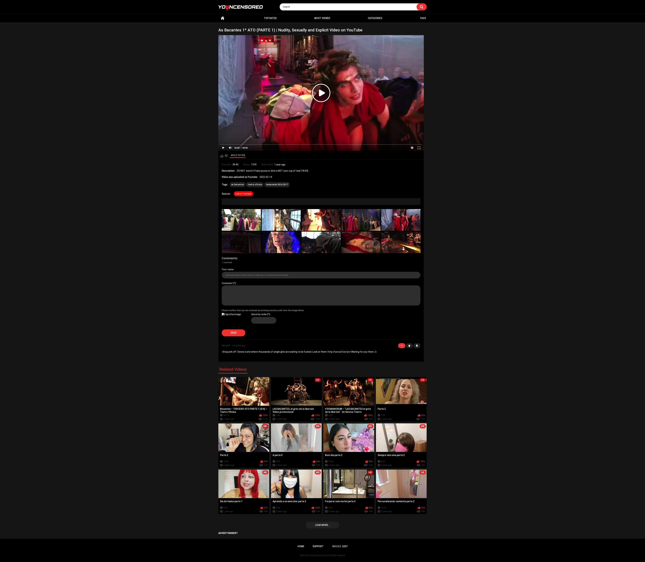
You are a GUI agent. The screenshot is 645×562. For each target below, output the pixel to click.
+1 (409, 345)
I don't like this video (226, 156)
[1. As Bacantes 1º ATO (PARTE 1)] (241, 220)
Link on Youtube (243, 194)
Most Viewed (322, 18)
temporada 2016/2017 (277, 184)
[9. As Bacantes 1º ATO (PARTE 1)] (361, 242)
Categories (375, 18)
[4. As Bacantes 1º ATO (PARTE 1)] (361, 220)
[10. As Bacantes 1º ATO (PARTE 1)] (400, 242)
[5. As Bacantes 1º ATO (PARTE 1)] (400, 220)
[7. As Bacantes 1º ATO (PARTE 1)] (281, 242)
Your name (227, 269)
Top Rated (270, 18)
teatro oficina (255, 184)
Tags (423, 18)
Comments (229, 258)
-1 (416, 345)
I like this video (222, 156)
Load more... (322, 525)
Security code (259, 314)
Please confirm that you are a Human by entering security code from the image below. (263, 310)
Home (222, 18)
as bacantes (237, 184)
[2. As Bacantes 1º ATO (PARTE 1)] (281, 220)
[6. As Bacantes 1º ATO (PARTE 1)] (241, 242)
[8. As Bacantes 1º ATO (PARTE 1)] (321, 242)
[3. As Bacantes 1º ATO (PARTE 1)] (321, 220)
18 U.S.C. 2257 (340, 546)
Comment (227, 283)
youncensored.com (319, 555)
